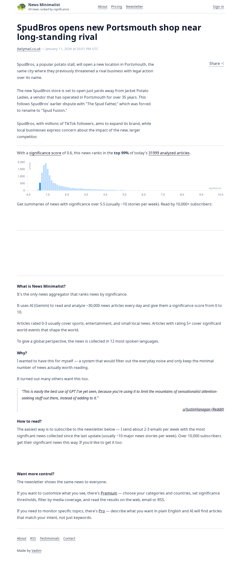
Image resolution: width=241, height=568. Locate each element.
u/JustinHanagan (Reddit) (203, 409)
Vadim (36, 550)
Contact (69, 538)
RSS (33, 538)
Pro (102, 511)
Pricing (116, 6)
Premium (109, 493)
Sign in (218, 6)
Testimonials (50, 538)
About (102, 6)
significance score (45, 152)
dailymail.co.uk (28, 48)
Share (214, 63)
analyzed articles (169, 152)
